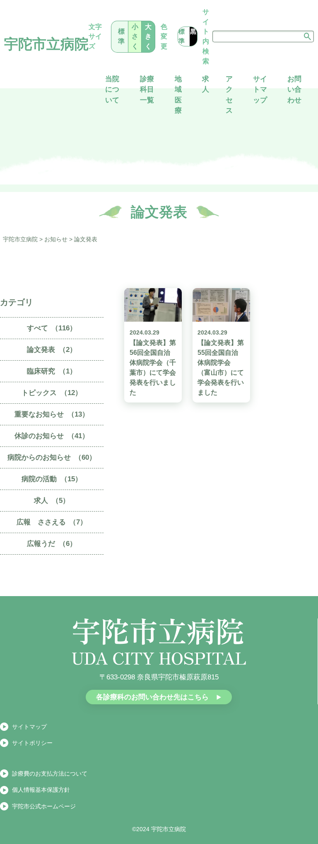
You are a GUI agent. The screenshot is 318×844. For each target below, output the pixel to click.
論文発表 (52, 350)
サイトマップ (29, 726)
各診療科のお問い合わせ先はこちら (152, 697)
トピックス (52, 393)
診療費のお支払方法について (49, 773)
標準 (121, 36)
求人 (52, 500)
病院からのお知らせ (51, 457)
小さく (135, 36)
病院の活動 (52, 479)
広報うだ (52, 544)
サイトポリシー (32, 743)
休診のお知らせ (51, 436)
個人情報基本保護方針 (41, 789)
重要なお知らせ (51, 414)
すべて (52, 328)
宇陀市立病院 (46, 44)
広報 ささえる (52, 522)
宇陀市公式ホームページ (44, 806)
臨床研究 (52, 371)
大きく (148, 36)
